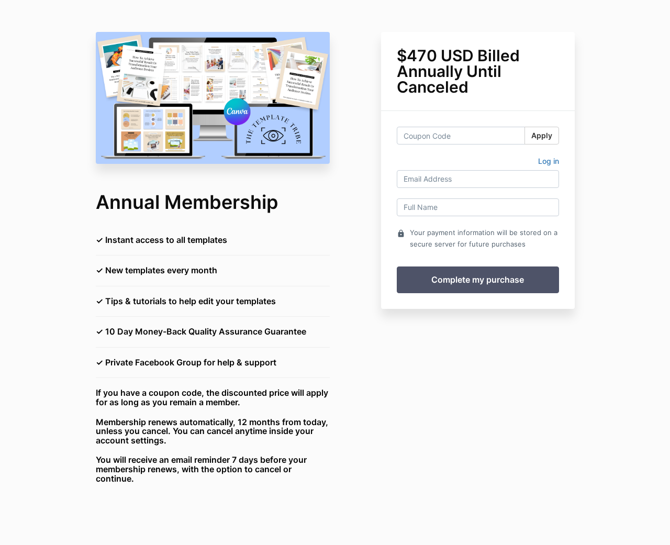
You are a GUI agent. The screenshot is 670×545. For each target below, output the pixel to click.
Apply (541, 135)
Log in (548, 161)
